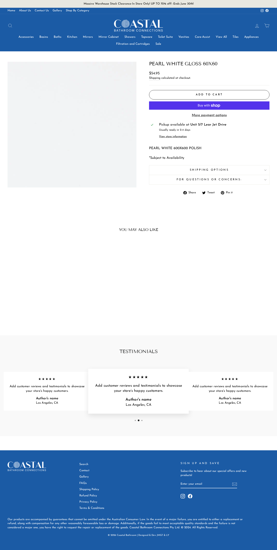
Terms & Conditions (91, 508)
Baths (57, 37)
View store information (173, 136)
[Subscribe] (234, 484)
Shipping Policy (89, 489)
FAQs (83, 483)
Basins (43, 37)
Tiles (236, 37)
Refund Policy (88, 495)
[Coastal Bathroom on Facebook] (190, 496)
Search (83, 464)
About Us (25, 10)
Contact (84, 470)
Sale (158, 44)
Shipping (154, 78)
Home (11, 10)
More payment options (209, 115)
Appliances (251, 37)
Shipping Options (209, 170)
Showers (129, 37)
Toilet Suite (165, 37)
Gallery (57, 10)
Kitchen (72, 37)
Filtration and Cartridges (133, 44)
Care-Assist (202, 37)
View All (221, 37)
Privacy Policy (88, 502)
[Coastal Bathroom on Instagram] (183, 496)
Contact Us (42, 10)
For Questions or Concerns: (209, 179)
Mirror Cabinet (109, 37)
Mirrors (88, 37)
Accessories (26, 37)
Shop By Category (77, 10)
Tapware (146, 37)
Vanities (183, 37)
